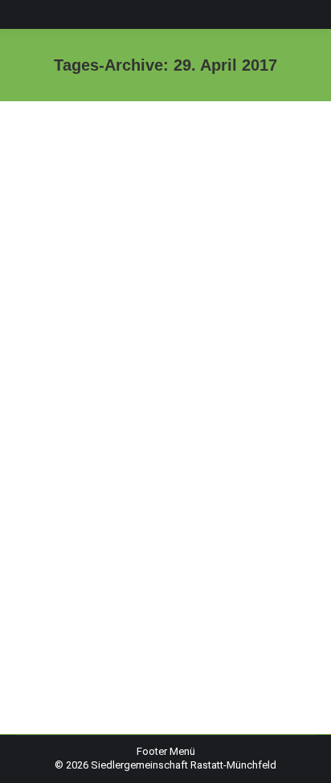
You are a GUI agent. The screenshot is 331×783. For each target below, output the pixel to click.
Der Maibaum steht (108, 584)
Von (134, 611)
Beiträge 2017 (68, 611)
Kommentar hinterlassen (92, 625)
